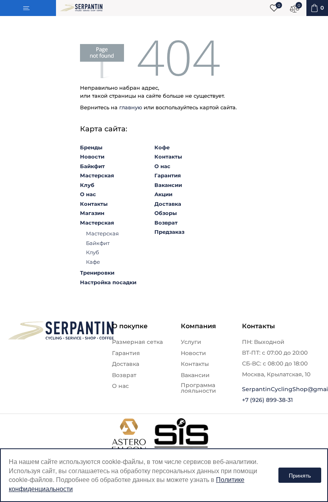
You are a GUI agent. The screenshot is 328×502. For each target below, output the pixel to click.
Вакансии (168, 185)
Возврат (166, 222)
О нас (88, 194)
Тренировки (97, 272)
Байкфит (92, 166)
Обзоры (165, 213)
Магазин (92, 213)
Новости (92, 156)
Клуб (87, 185)
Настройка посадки (108, 282)
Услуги (191, 342)
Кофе (162, 147)
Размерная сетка (137, 342)
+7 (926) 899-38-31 (267, 400)
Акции (163, 194)
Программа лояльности (198, 388)
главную (130, 107)
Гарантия (167, 175)
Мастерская (97, 175)
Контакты (94, 204)
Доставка (167, 204)
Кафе (93, 262)
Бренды (91, 147)
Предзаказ (169, 232)
